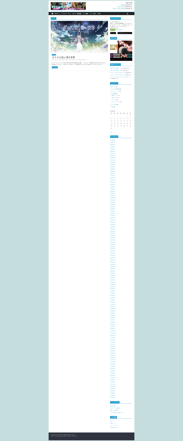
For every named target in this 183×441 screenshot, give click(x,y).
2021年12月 (113, 240)
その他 (98, 13)
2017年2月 (112, 353)
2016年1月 (112, 382)
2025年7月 (112, 169)
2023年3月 (112, 215)
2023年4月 (112, 213)
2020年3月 (112, 275)
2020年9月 (112, 266)
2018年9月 (112, 311)
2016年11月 (113, 359)
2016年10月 (113, 362)
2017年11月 (113, 333)
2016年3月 (112, 377)
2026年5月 (112, 146)
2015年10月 (113, 386)
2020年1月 (112, 277)
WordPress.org (113, 427)
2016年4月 (112, 375)
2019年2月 (112, 300)
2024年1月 (112, 195)
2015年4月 (112, 390)
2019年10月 (113, 284)
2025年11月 (113, 160)
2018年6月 (112, 317)
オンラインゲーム (116, 102)
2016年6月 (112, 371)
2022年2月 (112, 237)
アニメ (86, 59)
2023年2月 (112, 217)
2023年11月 (113, 200)
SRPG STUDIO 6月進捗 (119, 8)
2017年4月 (112, 348)
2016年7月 (112, 368)
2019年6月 (112, 291)
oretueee (63, 59)
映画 (84, 59)
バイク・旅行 (93, 13)
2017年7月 (112, 342)
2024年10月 (113, 182)
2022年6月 (112, 231)
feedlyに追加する (119, 29)
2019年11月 (113, 282)
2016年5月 (112, 373)
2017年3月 (112, 351)
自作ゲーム (57, 13)
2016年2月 (112, 379)
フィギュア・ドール (66, 13)
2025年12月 (113, 158)
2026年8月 (112, 140)
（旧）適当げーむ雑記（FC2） (117, 412)
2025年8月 (112, 166)
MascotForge (121, 7)
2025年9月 (112, 164)
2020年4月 (112, 273)
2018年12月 (113, 304)
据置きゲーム (115, 95)
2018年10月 (113, 308)
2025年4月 (112, 173)
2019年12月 (113, 280)
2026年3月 (112, 151)
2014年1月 (112, 397)
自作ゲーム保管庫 (114, 410)
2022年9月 (112, 226)
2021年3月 (112, 255)
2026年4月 (112, 149)
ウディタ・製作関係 (76, 13)
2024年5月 (112, 189)
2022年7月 (112, 229)
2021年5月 (112, 251)
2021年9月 (112, 244)
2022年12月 (113, 222)
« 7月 (111, 132)
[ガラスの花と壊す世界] (79, 22)
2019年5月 (112, 293)
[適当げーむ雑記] (52, 13)
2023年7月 (112, 206)
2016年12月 (113, 357)
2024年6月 (112, 186)
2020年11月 (113, 262)
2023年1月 (112, 220)
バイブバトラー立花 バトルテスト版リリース (120, 77)
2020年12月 (113, 260)
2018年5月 (112, 319)
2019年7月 (112, 288)
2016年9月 (112, 364)
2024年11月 (113, 180)
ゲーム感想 (85, 13)
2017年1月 (112, 355)
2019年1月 (112, 302)
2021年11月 (113, 242)
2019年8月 (112, 286)
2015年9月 (112, 388)
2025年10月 (113, 162)
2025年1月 (112, 178)
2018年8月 (112, 313)
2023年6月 (112, 209)
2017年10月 (113, 335)
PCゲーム (114, 99)
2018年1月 (112, 328)
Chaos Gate (113, 405)
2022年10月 (113, 224)
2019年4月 (112, 295)
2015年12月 (113, 384)
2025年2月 (112, 175)
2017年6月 (112, 344)
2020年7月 (112, 268)
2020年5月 (112, 271)
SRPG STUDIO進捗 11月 (116, 68)
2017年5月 (112, 346)
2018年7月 (112, 315)
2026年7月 (112, 142)
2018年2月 (112, 326)
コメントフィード (114, 425)
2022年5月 (112, 233)
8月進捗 (123, 5)
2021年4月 (112, 253)
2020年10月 (113, 264)
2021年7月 (112, 249)
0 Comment (69, 59)
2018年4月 (112, 322)
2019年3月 (112, 297)
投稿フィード (113, 423)
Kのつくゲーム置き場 (115, 408)
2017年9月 (112, 337)
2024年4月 (112, 191)
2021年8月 (112, 246)
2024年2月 (112, 193)
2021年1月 (112, 257)
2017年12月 (113, 331)
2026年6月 (112, 144)
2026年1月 (112, 155)
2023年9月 (112, 202)
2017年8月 (112, 339)
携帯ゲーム (114, 97)
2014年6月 (112, 395)
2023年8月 (112, 204)
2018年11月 (113, 306)
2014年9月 (112, 393)
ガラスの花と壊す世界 (63, 57)
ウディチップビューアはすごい (117, 72)
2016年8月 (112, 366)
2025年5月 (112, 171)
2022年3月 (112, 235)
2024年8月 (112, 184)
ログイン (112, 420)
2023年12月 (113, 197)
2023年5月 (112, 211)
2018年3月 (112, 324)
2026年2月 (112, 153)
